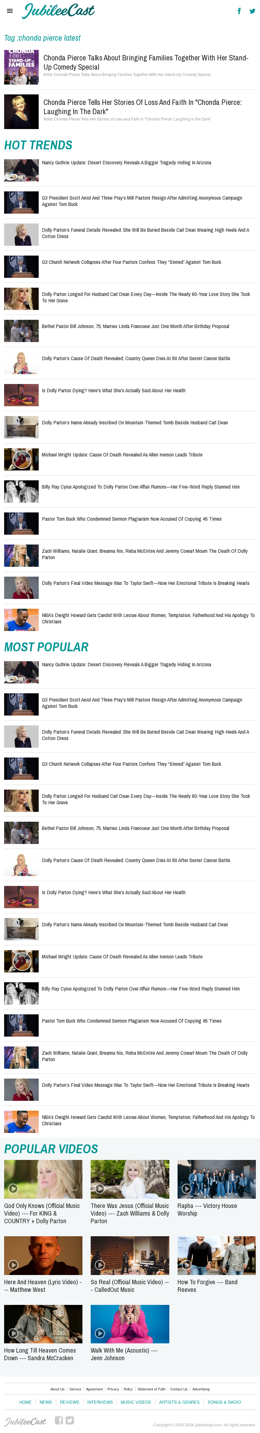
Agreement (94, 1388)
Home (25, 1402)
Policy (128, 1388)
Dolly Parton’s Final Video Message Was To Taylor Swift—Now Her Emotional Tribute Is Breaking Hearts (146, 582)
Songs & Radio (224, 1402)
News (46, 1402)
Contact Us (179, 1388)
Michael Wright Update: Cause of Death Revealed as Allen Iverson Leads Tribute (122, 454)
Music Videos (136, 1402)
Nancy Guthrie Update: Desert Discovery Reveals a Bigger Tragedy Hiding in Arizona (126, 162)
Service (75, 1388)
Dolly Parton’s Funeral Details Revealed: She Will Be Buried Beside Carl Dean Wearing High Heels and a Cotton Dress (145, 233)
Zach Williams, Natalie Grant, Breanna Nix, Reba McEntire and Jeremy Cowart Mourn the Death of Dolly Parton (145, 554)
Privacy (113, 1388)
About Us (57, 1388)
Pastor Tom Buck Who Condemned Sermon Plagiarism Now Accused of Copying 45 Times (132, 518)
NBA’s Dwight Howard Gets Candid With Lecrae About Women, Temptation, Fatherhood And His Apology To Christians (148, 618)
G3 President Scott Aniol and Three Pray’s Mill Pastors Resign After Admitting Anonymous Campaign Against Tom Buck (142, 201)
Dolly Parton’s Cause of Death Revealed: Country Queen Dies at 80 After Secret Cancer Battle (136, 358)
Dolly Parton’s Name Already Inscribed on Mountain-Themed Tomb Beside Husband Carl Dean (135, 422)
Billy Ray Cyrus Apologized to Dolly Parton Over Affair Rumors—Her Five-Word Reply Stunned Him (141, 486)
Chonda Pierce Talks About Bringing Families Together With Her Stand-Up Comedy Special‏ (146, 62)
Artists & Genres (179, 1402)
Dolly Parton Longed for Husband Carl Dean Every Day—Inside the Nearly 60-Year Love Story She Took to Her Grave (146, 297)
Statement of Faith (152, 1388)
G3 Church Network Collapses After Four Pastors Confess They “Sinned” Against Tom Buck (131, 261)
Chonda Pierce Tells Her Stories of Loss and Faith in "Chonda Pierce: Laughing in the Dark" (142, 106)
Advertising (201, 1388)
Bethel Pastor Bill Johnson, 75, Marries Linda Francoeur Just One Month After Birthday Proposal (135, 326)
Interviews (100, 1402)
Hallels (58, 11)
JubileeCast (25, 1422)
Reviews (69, 1402)
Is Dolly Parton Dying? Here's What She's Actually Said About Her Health (113, 390)
